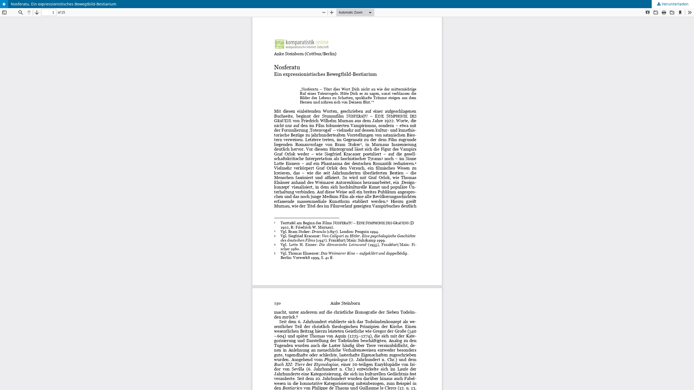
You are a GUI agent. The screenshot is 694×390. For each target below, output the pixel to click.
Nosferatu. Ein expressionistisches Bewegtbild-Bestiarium (63, 3)
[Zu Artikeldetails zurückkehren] (4, 4)
